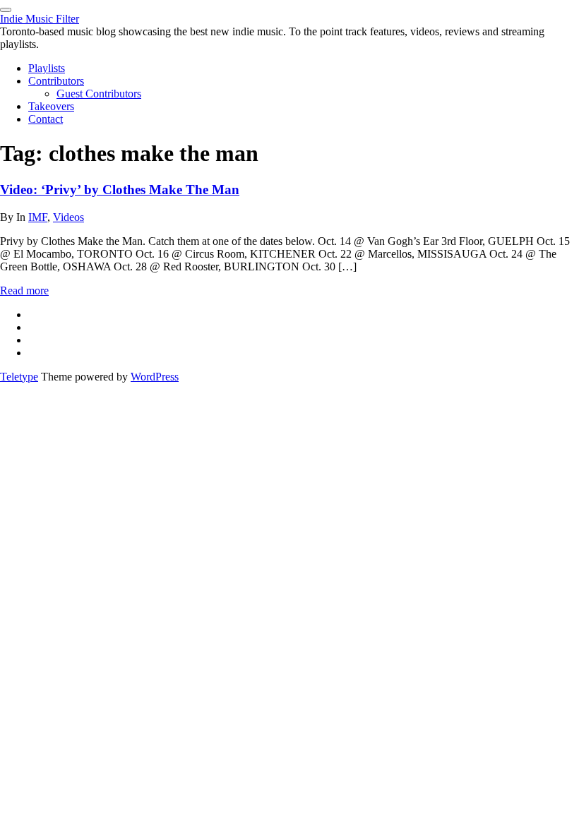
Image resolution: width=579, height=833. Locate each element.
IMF (37, 217)
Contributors (56, 81)
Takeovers (51, 106)
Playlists (46, 68)
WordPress (155, 377)
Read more (24, 290)
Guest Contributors (98, 94)
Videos (68, 217)
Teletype (19, 377)
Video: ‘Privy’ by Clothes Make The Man (119, 189)
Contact (45, 119)
